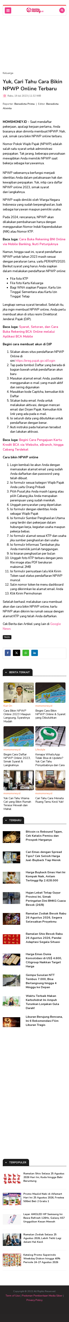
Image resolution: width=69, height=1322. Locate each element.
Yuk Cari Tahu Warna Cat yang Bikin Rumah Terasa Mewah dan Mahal (17, 803)
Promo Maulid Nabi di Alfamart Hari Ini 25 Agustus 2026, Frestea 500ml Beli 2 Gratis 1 (43, 1197)
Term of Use (13, 1295)
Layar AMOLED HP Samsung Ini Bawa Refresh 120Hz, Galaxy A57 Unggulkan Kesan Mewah (44, 1217)
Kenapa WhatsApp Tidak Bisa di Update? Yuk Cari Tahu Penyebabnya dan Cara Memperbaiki (50, 761)
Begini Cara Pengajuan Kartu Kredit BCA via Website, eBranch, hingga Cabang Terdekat (33, 445)
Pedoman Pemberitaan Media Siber (42, 1295)
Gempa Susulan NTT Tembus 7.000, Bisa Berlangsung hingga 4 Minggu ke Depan (41, 981)
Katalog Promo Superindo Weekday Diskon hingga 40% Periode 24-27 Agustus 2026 (41, 1258)
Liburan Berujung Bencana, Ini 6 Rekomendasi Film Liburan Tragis (44, 1021)
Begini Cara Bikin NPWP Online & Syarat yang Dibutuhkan (50, 714)
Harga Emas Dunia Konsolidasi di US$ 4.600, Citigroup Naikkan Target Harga (44, 960)
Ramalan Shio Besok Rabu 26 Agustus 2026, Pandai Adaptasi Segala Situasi (44, 938)
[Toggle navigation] (8, 10)
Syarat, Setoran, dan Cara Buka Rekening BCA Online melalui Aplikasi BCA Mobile (30, 332)
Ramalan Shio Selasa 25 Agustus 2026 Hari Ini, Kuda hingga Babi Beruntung (43, 1177)
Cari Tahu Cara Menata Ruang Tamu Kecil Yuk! (49, 800)
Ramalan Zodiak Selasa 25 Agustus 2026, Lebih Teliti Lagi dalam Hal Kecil (42, 1238)
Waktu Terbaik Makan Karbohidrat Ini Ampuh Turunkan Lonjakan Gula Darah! (42, 1002)
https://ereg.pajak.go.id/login (35, 361)
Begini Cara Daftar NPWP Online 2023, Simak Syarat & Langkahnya (17, 759)
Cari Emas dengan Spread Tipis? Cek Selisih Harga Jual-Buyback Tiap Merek (44, 856)
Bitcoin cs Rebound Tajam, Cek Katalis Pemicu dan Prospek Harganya (44, 836)
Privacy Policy (34, 1300)
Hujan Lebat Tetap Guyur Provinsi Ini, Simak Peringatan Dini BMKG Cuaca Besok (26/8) (46, 899)
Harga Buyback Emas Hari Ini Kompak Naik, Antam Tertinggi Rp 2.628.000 (45, 876)
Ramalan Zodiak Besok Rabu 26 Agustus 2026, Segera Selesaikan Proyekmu (46, 918)
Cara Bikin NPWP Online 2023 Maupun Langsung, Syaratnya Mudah (17, 716)
